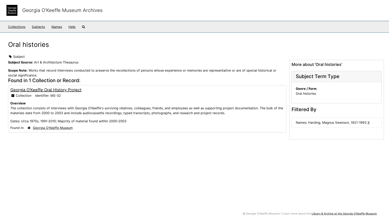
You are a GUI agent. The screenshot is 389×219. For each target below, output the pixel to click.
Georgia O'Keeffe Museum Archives (62, 10)
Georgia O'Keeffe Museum (53, 128)
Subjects (38, 27)
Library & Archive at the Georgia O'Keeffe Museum (344, 213)
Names (56, 27)
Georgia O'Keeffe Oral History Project (45, 89)
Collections (16, 27)
